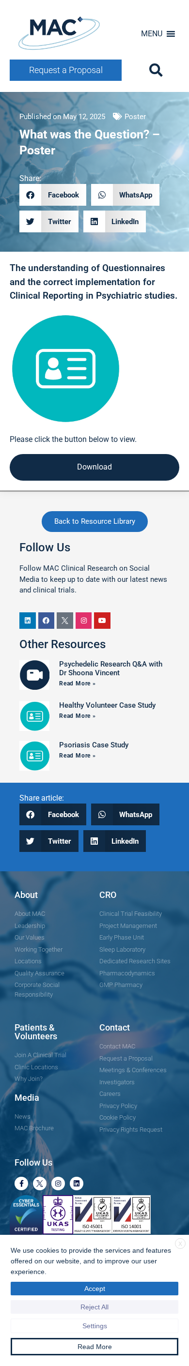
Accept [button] (94, 1288)
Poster (135, 116)
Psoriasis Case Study (93, 745)
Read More (95, 1347)
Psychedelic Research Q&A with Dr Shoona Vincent (110, 668)
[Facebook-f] (21, 1183)
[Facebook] (46, 620)
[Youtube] (102, 620)
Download (94, 466)
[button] (151, 34)
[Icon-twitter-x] (65, 620)
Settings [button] (94, 1326)
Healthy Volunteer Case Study (107, 705)
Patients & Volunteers (36, 1031)
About (26, 895)
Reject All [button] (94, 1307)
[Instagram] (84, 620)
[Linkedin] (27, 620)
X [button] (180, 1244)
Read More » (77, 683)
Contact (114, 1027)
